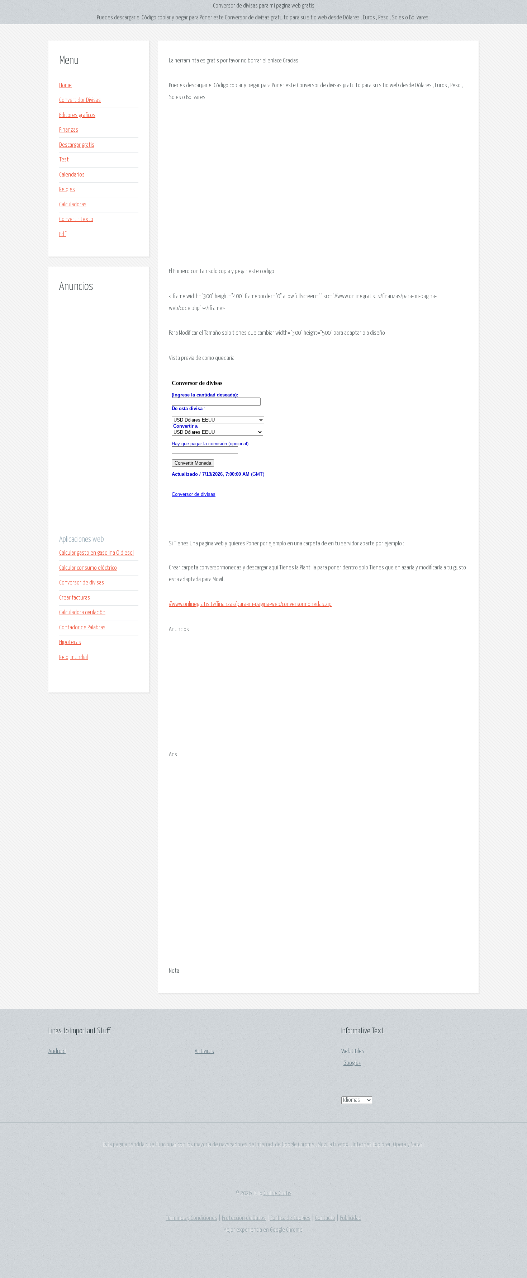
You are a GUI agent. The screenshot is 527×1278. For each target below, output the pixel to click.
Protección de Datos (244, 1218)
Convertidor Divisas (80, 100)
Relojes (67, 190)
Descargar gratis (76, 145)
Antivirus (204, 1051)
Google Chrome (298, 1145)
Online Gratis (277, 1193)
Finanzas (68, 130)
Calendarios (72, 175)
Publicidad (350, 1218)
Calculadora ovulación (82, 613)
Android (57, 1051)
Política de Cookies (290, 1218)
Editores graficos (77, 115)
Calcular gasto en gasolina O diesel (96, 553)
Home (65, 86)
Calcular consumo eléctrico (88, 568)
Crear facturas (74, 598)
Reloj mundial (73, 657)
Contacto (325, 1218)
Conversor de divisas (81, 583)
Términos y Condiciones (191, 1218)
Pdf (62, 234)
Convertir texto (76, 219)
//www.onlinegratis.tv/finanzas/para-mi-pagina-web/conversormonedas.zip (250, 604)
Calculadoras (72, 205)
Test (64, 160)
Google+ (352, 1063)
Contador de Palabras (82, 628)
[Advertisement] (98, 413)
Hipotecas (70, 642)
